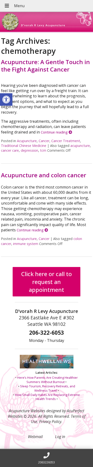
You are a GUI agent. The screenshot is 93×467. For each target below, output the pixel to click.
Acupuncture (27, 141)
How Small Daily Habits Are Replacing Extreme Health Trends (47, 397)
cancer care (10, 150)
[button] (6, 99)
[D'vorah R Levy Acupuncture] (46, 22)
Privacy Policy (50, 421)
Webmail (35, 436)
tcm (43, 150)
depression (29, 150)
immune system (25, 243)
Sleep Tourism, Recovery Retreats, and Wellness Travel (47, 388)
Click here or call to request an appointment (46, 282)
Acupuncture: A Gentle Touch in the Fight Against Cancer (45, 65)
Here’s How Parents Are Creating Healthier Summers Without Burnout (47, 379)
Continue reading (55, 132)
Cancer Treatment (65, 141)
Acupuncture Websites (27, 410)
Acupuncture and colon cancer (43, 175)
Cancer (44, 141)
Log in (60, 436)
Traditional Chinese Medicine (23, 145)
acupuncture (80, 145)
